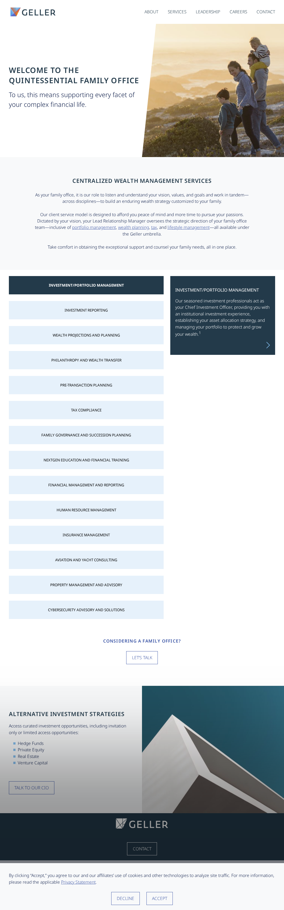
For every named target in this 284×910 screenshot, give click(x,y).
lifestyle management (189, 227)
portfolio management (94, 227)
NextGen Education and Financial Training (86, 459)
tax (154, 227)
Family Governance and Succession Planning (86, 435)
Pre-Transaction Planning (86, 385)
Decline (125, 898)
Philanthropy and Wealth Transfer (86, 360)
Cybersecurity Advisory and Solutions (86, 609)
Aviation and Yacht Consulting (86, 559)
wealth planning (133, 227)
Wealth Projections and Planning (86, 335)
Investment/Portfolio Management (86, 285)
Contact (142, 849)
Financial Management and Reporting (86, 484)
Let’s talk (142, 657)
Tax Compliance (86, 410)
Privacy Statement (78, 882)
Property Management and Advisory (86, 584)
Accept (159, 898)
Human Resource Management (86, 509)
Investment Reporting (86, 310)
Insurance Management (86, 534)
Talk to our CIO (31, 788)
